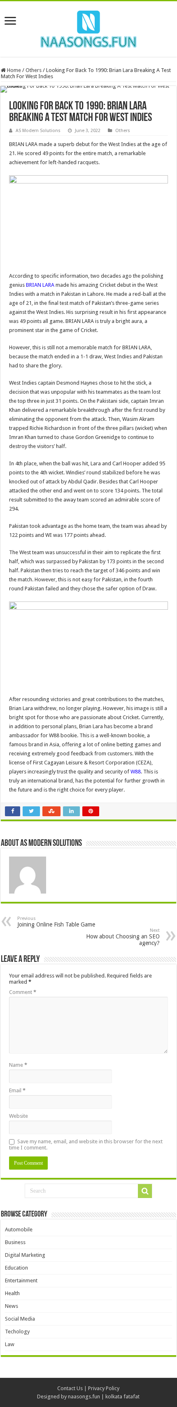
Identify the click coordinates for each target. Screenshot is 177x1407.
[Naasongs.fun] (88, 27)
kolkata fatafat (122, 1396)
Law (9, 1344)
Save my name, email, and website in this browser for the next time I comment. (86, 1144)
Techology (17, 1331)
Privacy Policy (103, 1388)
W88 (135, 772)
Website (18, 1116)
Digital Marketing (25, 1255)
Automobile (19, 1229)
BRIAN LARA (40, 285)
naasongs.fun (84, 1396)
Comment (22, 992)
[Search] (145, 1191)
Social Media (20, 1319)
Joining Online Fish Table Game (56, 922)
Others (34, 70)
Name (18, 1065)
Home (13, 70)
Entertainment (21, 1280)
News (11, 1306)
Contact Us (70, 1388)
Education (16, 1268)
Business (15, 1242)
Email (17, 1090)
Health (12, 1293)
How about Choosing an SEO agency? (123, 937)
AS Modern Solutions (38, 130)
